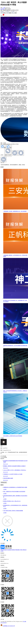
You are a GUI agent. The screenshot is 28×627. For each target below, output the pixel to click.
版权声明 (6, 549)
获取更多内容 (3, 482)
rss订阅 (2, 551)
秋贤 (4, 7)
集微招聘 (10, 549)
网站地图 (17, 549)
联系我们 (13, 549)
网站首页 (2, 549)
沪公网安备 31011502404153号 (9, 625)
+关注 (2, 438)
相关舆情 (2, 8)
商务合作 (25, 549)
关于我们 (21, 549)
